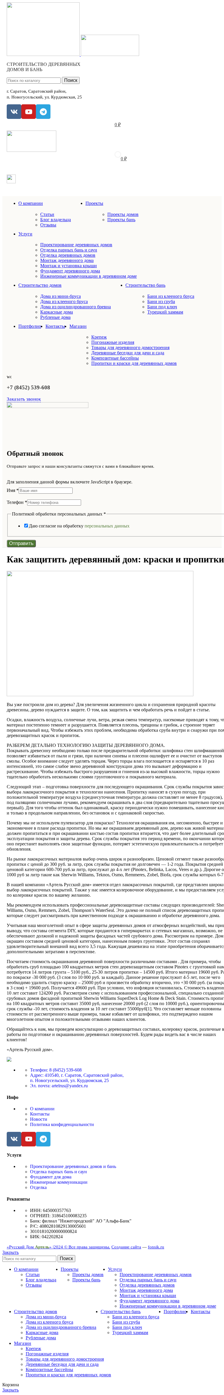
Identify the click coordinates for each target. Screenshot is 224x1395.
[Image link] (9, 1060)
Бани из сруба (161, 301)
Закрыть (10, 1252)
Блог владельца (55, 219)
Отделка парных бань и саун (68, 249)
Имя (13, 490)
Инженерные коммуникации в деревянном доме (88, 276)
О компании (42, 1108)
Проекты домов (123, 214)
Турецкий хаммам (165, 311)
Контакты (40, 1113)
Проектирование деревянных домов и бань (73, 1166)
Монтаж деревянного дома (67, 260)
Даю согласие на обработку (79, 525)
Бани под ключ (162, 306)
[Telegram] (43, 111)
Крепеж (99, 337)
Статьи (47, 214)
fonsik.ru (156, 1247)
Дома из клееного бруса (64, 301)
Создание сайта (126, 1247)
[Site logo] (44, 54)
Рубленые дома (55, 317)
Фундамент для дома (50, 1176)
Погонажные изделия (112, 342)
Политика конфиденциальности (62, 1124)
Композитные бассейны (115, 358)
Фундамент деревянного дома (70, 270)
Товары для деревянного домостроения (130, 347)
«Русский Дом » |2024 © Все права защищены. (58, 1247)
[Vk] (14, 111)
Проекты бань (121, 219)
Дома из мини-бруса (60, 296)
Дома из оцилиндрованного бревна (75, 306)
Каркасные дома (56, 311)
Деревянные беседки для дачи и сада (127, 352)
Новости (38, 1119)
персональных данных (107, 525)
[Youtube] (28, 111)
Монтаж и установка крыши (68, 265)
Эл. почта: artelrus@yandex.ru (59, 1085)
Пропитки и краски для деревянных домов (134, 363)
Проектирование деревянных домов (76, 244)
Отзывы (48, 224)
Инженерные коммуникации (59, 1182)
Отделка (38, 1187)
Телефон (17, 502)
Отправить (21, 543)
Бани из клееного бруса (170, 296)
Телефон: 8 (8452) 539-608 (56, 1069)
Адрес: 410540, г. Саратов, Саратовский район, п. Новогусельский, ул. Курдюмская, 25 (77, 1078)
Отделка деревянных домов (67, 255)
